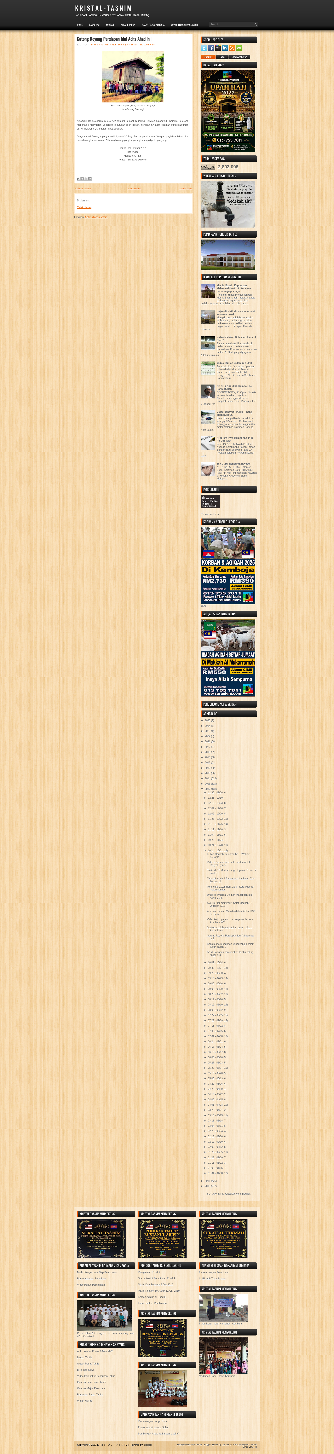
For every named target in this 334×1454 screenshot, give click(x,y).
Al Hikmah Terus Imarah (212, 1278)
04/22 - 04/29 (215, 1088)
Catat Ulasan (84, 207)
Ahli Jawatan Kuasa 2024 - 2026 (95, 1351)
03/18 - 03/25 (215, 1115)
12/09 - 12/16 (215, 808)
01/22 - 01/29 (215, 1157)
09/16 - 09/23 (215, 978)
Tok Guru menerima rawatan (233, 463)
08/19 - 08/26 (215, 999)
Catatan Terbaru (83, 189)
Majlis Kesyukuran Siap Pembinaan (97, 1272)
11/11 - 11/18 (215, 829)
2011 (208, 1180)
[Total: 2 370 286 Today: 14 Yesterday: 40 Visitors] (210, 511)
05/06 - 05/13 (215, 1078)
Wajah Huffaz (84, 1400)
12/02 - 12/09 (215, 813)
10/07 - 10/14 (215, 962)
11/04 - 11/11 (215, 834)
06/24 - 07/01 (215, 1041)
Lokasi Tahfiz (84, 1357)
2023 (208, 731)
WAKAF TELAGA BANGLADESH (184, 24)
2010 (208, 1186)
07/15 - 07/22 (215, 1025)
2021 (208, 741)
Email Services (250, 1447)
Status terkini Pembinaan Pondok (157, 1278)
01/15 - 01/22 (215, 1162)
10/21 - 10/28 (215, 845)
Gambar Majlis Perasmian (91, 1388)
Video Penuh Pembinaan (91, 1284)
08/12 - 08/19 (215, 1004)
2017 (208, 762)
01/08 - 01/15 (215, 1168)
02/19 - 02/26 (215, 1136)
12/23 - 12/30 (215, 797)
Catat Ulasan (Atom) (96, 217)
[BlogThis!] (82, 179)
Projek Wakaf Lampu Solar (153, 1427)
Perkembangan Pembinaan (92, 1278)
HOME (80, 24)
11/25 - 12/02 (215, 818)
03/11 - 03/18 (215, 1120)
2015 (208, 773)
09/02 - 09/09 (215, 989)
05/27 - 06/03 (215, 1062)
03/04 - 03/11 (215, 1125)
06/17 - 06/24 (215, 1046)
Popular (208, 57)
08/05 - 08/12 (215, 1010)
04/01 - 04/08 (215, 1104)
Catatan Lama (185, 189)
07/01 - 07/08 (215, 1036)
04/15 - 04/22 (215, 1094)
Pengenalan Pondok (149, 1272)
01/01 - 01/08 (215, 1173)
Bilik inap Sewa (85, 1369)
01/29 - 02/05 (215, 1152)
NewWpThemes (194, 1444)
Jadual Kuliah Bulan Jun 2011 (234, 363)
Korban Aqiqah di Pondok (152, 1296)
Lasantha (226, 1444)
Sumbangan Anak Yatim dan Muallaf (158, 1433)
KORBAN (110, 24)
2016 (208, 768)
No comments (147, 44)
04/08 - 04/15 (215, 1099)
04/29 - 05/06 (215, 1083)
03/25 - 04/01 (215, 1110)
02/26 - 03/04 (215, 1131)
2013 (208, 783)
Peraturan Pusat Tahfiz (90, 1394)
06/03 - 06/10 (215, 1057)
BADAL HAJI (94, 24)
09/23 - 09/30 (215, 973)
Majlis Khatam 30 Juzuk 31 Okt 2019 (159, 1290)
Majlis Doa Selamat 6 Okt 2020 (155, 1284)
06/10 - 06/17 (215, 1052)
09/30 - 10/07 (215, 967)
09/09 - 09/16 (215, 983)
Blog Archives (239, 57)
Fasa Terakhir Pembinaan (152, 1303)
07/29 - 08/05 (215, 1015)
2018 (208, 757)
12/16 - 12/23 (215, 803)
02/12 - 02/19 (215, 1141)
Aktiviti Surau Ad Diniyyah (103, 44)
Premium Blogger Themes (245, 1444)
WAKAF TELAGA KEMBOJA (153, 24)
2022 (208, 736)
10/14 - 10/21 (215, 850)
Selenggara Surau (127, 44)
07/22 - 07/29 (215, 1020)
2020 (208, 746)
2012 (208, 789)
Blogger (246, 1193)
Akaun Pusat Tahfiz (88, 1363)
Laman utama (134, 189)
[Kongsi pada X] (86, 179)
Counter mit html (210, 514)
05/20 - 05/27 (215, 1067)
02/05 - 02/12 (215, 1146)
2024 (208, 725)
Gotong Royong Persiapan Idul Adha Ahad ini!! (115, 38)
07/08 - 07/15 (215, 1031)
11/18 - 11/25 (215, 824)
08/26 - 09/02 (215, 994)
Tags (222, 57)
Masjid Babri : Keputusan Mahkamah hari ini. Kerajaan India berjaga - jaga (234, 288)
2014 (208, 778)
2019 (208, 752)
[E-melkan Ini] (79, 179)
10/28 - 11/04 (215, 839)
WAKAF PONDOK (127, 24)
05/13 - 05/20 (215, 1073)
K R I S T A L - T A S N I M (103, 7)
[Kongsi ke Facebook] (90, 179)
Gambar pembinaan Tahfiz (92, 1382)
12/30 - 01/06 (215, 792)
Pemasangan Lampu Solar (153, 1421)
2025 (208, 720)
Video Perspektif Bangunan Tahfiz (96, 1376)
